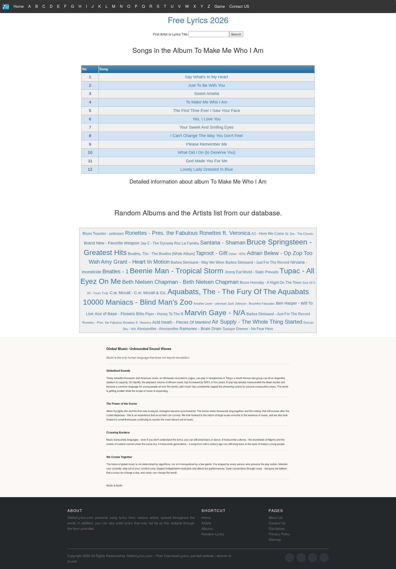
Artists (206, 522)
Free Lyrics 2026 (198, 19)
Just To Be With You (206, 85)
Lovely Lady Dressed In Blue (206, 169)
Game (219, 6)
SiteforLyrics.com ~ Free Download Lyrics (157, 555)
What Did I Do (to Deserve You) (206, 152)
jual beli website (202, 555)
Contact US (239, 6)
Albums (207, 528)
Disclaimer (277, 528)
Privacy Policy (279, 533)
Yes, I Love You (206, 119)
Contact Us (277, 522)
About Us (276, 517)
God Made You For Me (206, 161)
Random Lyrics (212, 533)
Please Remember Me (206, 144)
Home (19, 6)
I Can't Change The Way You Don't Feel (206, 135)
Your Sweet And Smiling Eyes (206, 127)
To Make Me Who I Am (206, 102)
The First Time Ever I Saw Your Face (206, 110)
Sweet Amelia (206, 93)
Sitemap (275, 539)
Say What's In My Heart (206, 77)
